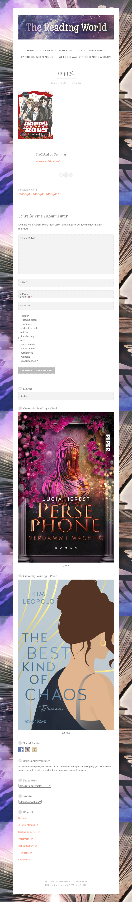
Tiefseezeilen (25, 852)
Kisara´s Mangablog (28, 824)
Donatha (76, 83)
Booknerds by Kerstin (29, 831)
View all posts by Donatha (49, 160)
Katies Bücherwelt (27, 845)
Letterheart (24, 859)
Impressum (95, 50)
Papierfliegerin (25, 838)
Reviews (45, 50)
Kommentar (27, 240)
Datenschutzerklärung (37, 57)
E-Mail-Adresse (26, 296)
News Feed (65, 50)
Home (30, 50)
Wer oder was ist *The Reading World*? (85, 57)
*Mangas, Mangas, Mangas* (38, 192)
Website (25, 305)
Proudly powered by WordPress (66, 881)
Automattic (79, 885)
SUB (79, 50)
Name (24, 282)
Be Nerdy (23, 817)
